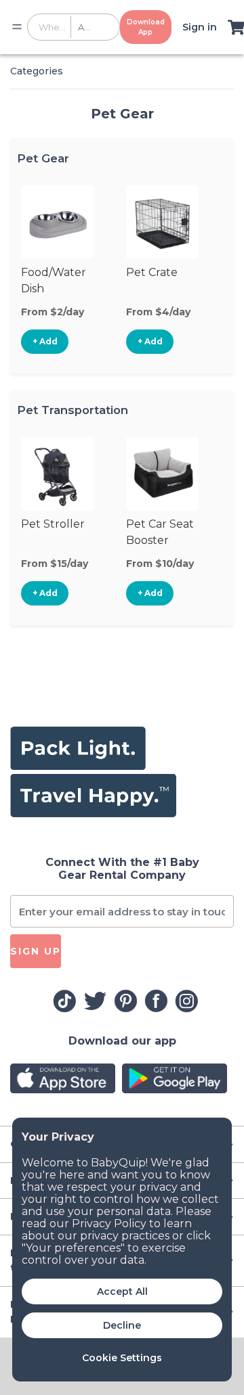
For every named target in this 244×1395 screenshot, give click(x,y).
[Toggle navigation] (17, 27)
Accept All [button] (122, 1291)
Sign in (199, 27)
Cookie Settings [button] (122, 1358)
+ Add (45, 341)
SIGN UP (35, 951)
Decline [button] (122, 1325)
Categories (36, 71)
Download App (146, 27)
